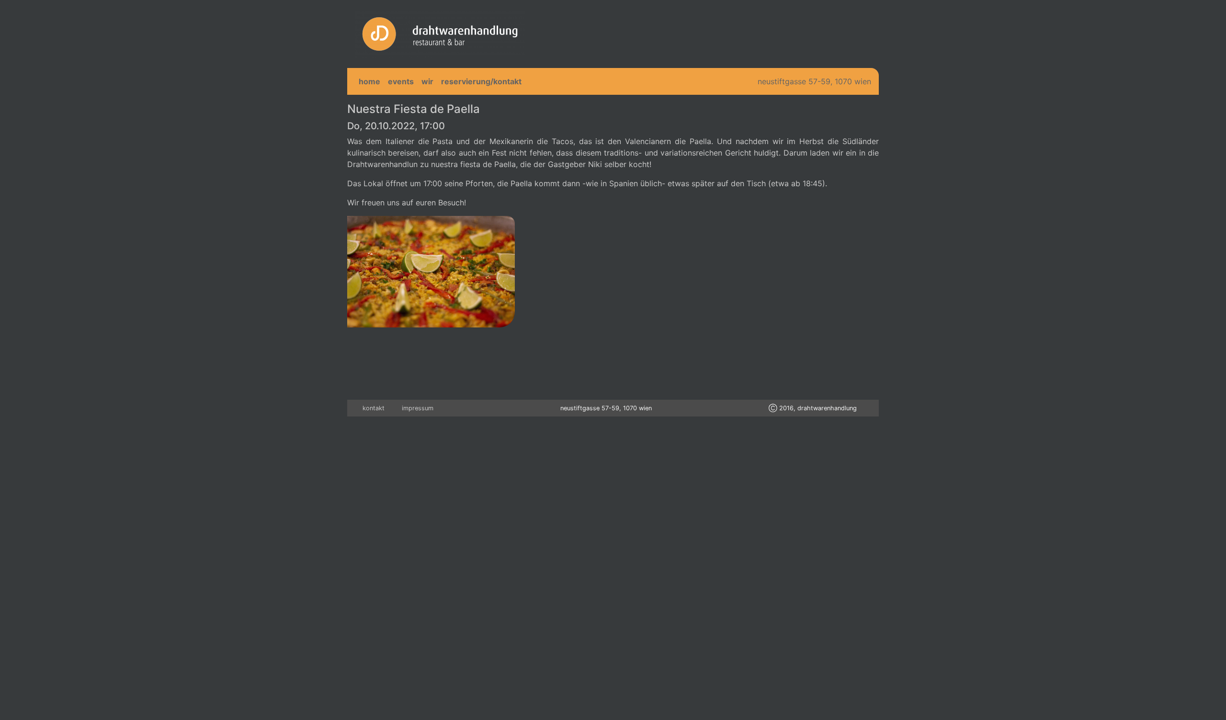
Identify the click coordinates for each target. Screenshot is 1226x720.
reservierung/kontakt (481, 81)
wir (427, 81)
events (401, 81)
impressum (417, 408)
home (369, 81)
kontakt (374, 408)
